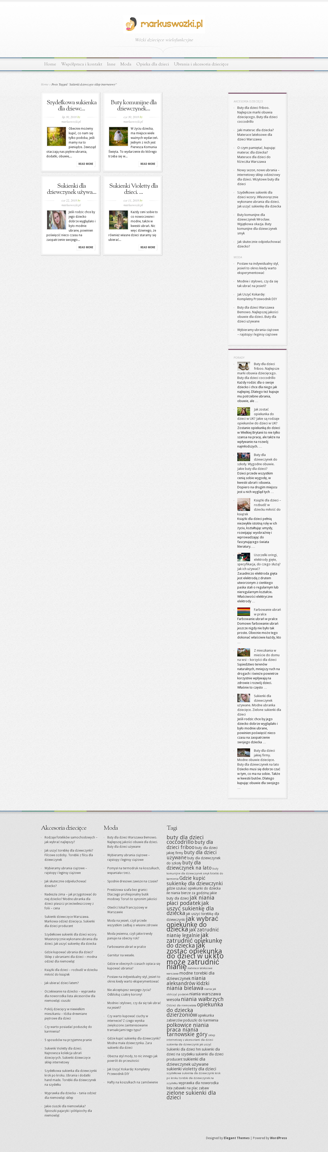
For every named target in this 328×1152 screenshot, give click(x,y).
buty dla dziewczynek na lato (189, 865)
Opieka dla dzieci (152, 64)
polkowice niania (188, 1025)
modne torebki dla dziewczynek (190, 975)
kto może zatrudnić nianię (195, 961)
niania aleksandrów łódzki (188, 980)
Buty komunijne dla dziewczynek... (134, 105)
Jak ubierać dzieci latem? (62, 983)
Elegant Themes (237, 1138)
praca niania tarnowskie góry (187, 1031)
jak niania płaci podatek (190, 900)
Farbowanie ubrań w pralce (126, 947)
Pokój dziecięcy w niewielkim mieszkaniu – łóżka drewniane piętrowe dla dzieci (66, 1013)
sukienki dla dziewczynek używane (188, 1061)
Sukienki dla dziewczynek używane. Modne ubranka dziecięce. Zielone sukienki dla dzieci (259, 705)
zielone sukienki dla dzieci (191, 1095)
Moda (125, 64)
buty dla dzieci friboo (190, 844)
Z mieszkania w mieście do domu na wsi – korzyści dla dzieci (258, 655)
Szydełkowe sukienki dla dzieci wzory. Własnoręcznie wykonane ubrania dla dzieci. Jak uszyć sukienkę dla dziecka (71, 939)
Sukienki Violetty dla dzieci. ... (133, 189)
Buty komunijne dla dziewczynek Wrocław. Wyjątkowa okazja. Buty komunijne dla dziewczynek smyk (257, 224)
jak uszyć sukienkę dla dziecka (190, 908)
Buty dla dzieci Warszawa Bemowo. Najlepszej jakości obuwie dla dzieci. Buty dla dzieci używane (132, 842)
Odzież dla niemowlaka (181, 1005)
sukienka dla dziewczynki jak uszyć (189, 1044)
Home (50, 64)
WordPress (278, 1138)
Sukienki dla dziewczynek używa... (71, 189)
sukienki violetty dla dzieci (191, 1068)
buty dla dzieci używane (192, 855)
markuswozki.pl (71, 121)
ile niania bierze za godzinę (188, 893)
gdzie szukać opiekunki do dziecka (194, 888)
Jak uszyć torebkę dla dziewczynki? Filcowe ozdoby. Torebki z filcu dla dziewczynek (69, 855)
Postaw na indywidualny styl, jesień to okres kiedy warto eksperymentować (258, 268)
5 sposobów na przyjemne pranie (68, 1040)
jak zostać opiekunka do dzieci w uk (194, 950)
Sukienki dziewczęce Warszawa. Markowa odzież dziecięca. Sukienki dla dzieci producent (70, 921)
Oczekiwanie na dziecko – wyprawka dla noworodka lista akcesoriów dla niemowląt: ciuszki (70, 996)
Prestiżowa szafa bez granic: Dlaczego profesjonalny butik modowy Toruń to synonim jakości (132, 894)
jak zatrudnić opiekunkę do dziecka (194, 940)
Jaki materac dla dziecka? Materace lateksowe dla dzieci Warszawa (255, 134)
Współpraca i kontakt (81, 64)
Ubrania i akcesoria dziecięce (201, 64)
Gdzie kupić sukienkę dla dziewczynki (195, 881)
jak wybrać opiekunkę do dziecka (192, 924)
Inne (111, 64)
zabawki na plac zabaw (191, 1088)
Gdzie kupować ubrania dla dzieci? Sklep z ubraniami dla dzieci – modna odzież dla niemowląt (71, 956)
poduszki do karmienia (200, 1020)
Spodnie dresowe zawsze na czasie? (132, 881)
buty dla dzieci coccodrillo (185, 839)
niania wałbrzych (202, 999)
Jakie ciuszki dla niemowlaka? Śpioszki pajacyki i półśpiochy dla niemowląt (68, 1111)
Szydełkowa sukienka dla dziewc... (72, 105)
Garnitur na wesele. (121, 955)
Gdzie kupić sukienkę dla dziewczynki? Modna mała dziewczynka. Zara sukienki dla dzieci (133, 1043)
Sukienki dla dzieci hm (184, 1049)
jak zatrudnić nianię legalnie (193, 932)
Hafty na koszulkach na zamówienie (132, 1082)
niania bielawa (185, 988)
